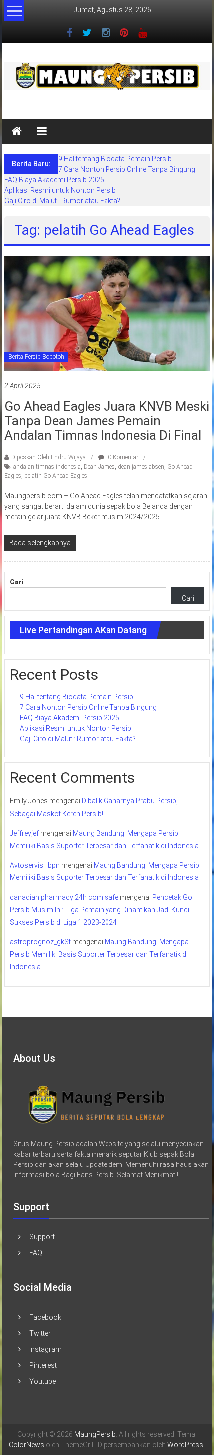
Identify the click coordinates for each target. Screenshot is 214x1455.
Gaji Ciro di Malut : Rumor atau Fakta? (62, 201)
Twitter (40, 1333)
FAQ (35, 1253)
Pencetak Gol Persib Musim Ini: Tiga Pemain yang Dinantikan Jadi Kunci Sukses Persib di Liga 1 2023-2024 (102, 909)
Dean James (99, 466)
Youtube (42, 1381)
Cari (17, 582)
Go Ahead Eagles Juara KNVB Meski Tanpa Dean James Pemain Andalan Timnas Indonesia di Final (106, 421)
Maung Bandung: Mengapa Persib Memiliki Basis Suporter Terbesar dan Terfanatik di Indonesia (99, 954)
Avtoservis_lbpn (35, 865)
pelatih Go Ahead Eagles (55, 475)
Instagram (45, 1349)
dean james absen (141, 466)
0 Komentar (122, 457)
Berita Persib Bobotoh (36, 356)
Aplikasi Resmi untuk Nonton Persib (60, 190)
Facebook (45, 1317)
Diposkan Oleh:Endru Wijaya (48, 457)
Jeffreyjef (24, 833)
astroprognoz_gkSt (40, 942)
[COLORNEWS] (97, 1103)
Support (42, 1237)
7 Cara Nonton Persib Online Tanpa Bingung (126, 169)
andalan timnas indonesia (47, 466)
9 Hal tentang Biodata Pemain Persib (115, 159)
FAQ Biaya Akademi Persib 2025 (54, 180)
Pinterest (43, 1365)
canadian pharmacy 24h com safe (64, 897)
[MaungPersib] (16, 131)
